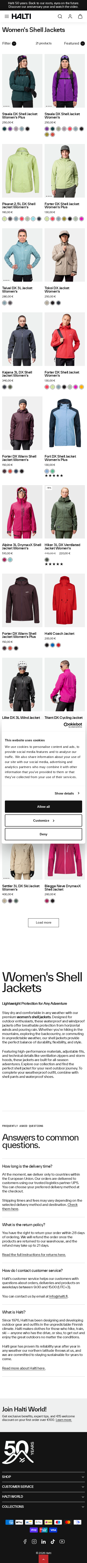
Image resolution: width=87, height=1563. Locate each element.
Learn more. (64, 1420)
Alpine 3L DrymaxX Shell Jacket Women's (21, 546)
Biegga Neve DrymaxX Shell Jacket (63, 887)
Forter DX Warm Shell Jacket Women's (19, 458)
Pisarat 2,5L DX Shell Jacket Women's (18, 205)
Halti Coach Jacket (59, 633)
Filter (6, 43)
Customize (41, 820)
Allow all (43, 806)
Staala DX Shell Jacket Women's (62, 115)
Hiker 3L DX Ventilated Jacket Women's (62, 546)
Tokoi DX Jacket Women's (57, 289)
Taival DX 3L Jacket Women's (17, 289)
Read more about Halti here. (23, 1368)
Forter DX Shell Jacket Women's (62, 374)
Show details (64, 793)
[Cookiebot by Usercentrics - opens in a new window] (63, 725)
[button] (7, 16)
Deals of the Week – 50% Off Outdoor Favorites (43, 5)
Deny (43, 834)
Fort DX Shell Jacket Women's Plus (60, 458)
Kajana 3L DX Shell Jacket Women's (17, 374)
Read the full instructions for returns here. (34, 1255)
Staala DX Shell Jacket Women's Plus (19, 115)
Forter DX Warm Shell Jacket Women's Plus (19, 635)
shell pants (10, 1077)
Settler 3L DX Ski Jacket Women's (20, 887)
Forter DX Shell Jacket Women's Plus (62, 205)
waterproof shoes (39, 1077)
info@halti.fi (58, 1296)
